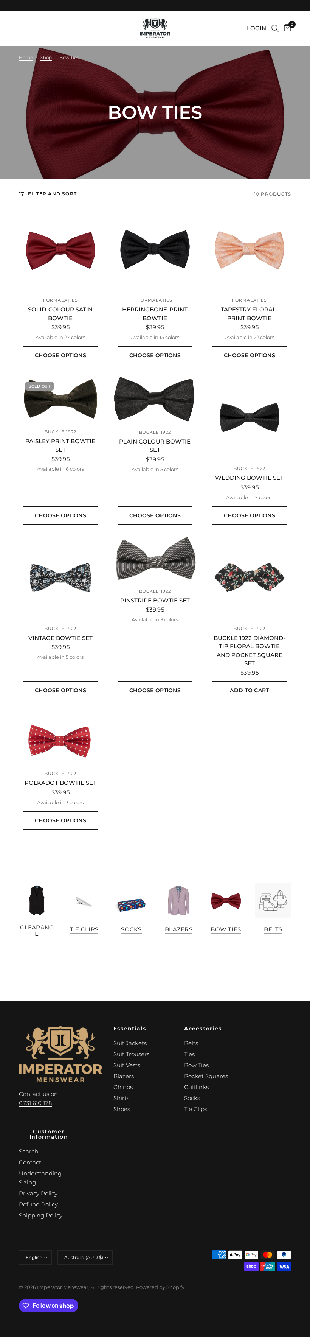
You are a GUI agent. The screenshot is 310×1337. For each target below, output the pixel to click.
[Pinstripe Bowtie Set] (155, 559)
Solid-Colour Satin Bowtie (60, 314)
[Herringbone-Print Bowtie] (155, 249)
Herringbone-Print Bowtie (155, 314)
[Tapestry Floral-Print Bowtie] (249, 249)
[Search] (275, 28)
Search (28, 1151)
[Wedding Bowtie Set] (249, 417)
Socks (131, 929)
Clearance (36, 930)
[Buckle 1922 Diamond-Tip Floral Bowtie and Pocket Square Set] (249, 577)
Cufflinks (196, 1087)
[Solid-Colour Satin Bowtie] (60, 249)
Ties (189, 1054)
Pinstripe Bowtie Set (155, 600)
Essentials (129, 1028)
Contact (30, 1162)
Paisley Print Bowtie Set (60, 445)
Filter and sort (52, 193)
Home (26, 57)
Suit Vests (126, 1065)
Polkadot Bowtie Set (60, 782)
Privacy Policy (38, 1193)
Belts (273, 929)
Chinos (123, 1087)
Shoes (121, 1109)
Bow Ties (226, 929)
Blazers (178, 929)
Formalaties (60, 300)
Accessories (203, 1028)
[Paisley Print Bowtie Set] (60, 399)
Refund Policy (38, 1204)
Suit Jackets (130, 1043)
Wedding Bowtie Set (249, 477)
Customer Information (48, 1134)
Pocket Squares (206, 1076)
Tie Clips (84, 929)
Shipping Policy (40, 1215)
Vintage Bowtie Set (60, 637)
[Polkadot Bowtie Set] (60, 737)
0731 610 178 (35, 1103)
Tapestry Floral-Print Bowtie (249, 314)
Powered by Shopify (160, 1287)
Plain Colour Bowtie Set (155, 446)
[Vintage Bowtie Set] (60, 577)
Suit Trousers (131, 1054)
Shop (46, 57)
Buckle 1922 (60, 431)
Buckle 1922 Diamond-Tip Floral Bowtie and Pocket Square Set (249, 650)
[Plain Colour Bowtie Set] (155, 399)
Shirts (121, 1098)
